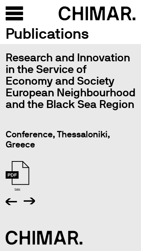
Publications (47, 33)
